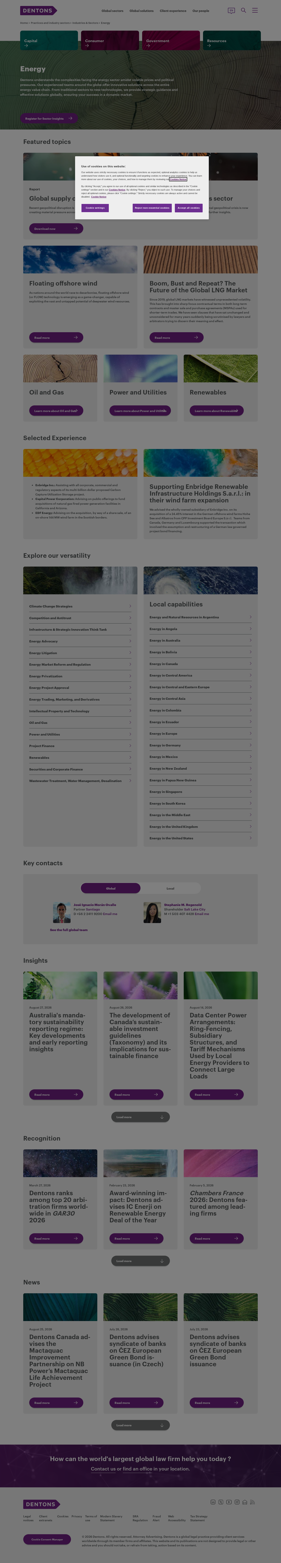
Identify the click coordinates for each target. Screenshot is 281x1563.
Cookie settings (95, 208)
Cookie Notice (98, 197)
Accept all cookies (189, 208)
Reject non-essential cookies (152, 208)
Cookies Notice (178, 179)
